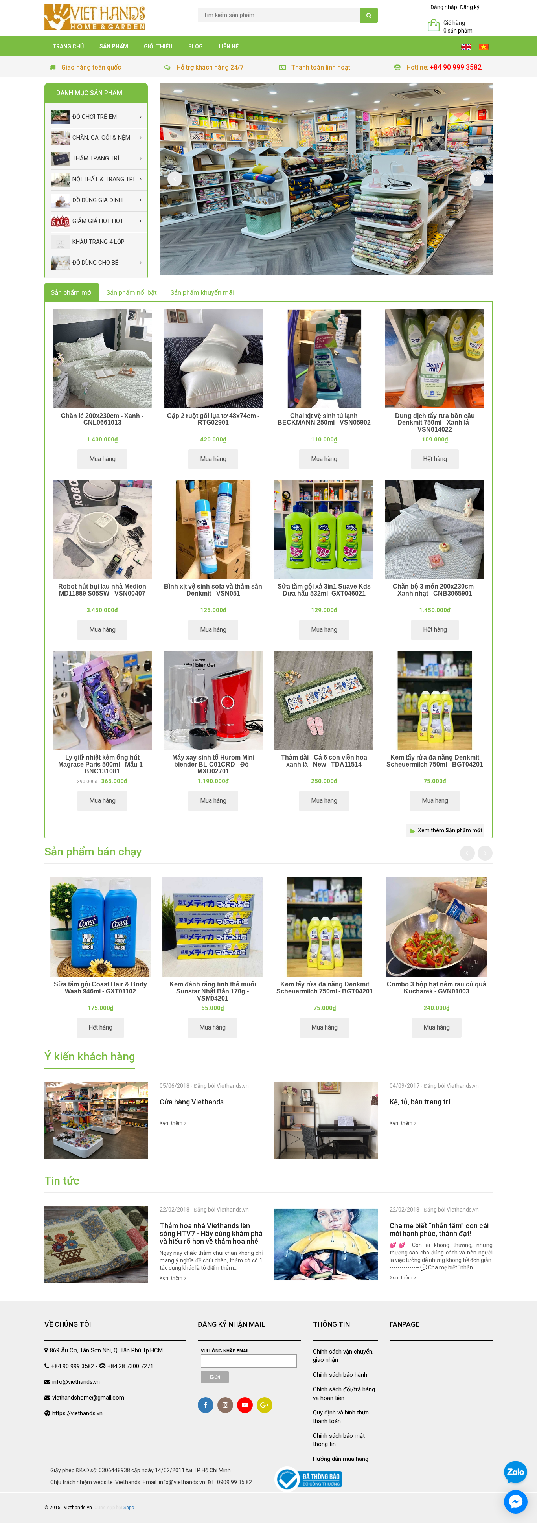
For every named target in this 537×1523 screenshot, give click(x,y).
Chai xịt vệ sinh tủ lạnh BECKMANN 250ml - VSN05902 (324, 419)
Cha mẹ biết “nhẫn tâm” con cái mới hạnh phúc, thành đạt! (439, 1229)
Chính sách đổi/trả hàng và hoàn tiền (344, 1393)
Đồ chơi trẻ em (94, 116)
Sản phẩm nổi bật (131, 292)
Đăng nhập (443, 7)
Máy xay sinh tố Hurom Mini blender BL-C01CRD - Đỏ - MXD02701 (213, 764)
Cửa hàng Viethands (192, 1102)
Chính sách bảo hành (340, 1374)
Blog (195, 46)
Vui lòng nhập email (225, 1350)
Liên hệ (229, 46)
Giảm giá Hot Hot (97, 220)
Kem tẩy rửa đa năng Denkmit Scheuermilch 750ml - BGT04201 (434, 761)
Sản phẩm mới (72, 292)
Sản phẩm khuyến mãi (202, 292)
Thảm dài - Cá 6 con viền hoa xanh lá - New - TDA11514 (324, 761)
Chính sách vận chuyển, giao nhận (343, 1355)
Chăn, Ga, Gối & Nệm (101, 137)
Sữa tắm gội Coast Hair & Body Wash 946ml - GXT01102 (100, 988)
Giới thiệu (158, 46)
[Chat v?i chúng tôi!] (516, 1502)
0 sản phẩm (458, 31)
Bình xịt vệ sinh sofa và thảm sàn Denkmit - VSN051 (213, 590)
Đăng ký (470, 7)
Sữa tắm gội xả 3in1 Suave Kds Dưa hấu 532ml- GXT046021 (324, 590)
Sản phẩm (113, 46)
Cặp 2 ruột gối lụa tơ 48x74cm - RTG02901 (213, 419)
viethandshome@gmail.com (88, 1397)
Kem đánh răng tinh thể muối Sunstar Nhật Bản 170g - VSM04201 (212, 991)
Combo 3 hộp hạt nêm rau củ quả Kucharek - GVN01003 (436, 988)
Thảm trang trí (95, 158)
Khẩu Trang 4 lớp (98, 241)
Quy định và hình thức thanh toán (341, 1416)
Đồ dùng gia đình (97, 200)
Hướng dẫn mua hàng (340, 1458)
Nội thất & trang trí (103, 179)
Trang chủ (68, 46)
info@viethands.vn (76, 1381)
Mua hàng (102, 459)
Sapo (128, 1507)
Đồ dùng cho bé (95, 262)
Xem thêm (450, 830)
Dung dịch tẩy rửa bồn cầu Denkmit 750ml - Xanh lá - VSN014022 (435, 422)
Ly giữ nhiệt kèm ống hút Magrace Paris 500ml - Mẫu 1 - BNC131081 (102, 764)
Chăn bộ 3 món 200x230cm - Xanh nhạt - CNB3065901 (435, 590)
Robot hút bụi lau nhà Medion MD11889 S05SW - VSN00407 (102, 590)
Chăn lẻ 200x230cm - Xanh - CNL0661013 (102, 419)
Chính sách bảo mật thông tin (339, 1440)
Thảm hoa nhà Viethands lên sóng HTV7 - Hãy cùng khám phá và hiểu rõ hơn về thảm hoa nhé (211, 1233)
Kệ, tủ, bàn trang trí (420, 1102)
